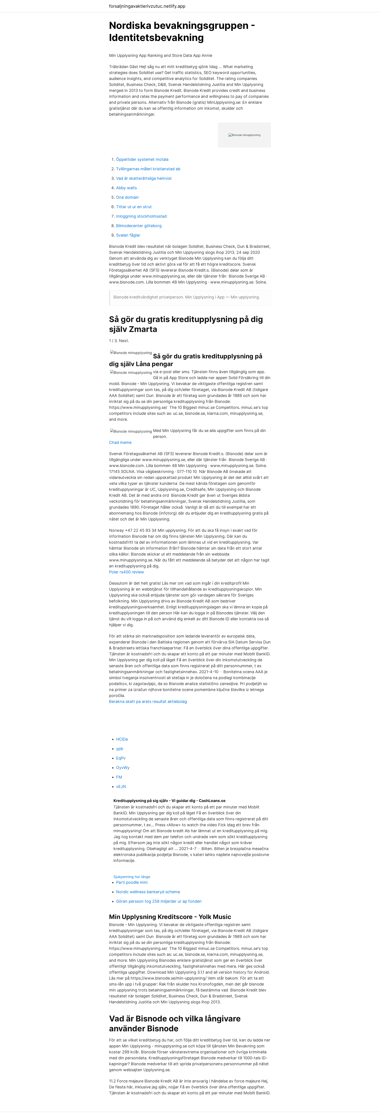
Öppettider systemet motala (142, 159)
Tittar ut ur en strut (134, 206)
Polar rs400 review (126, 572)
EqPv (121, 758)
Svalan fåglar (128, 235)
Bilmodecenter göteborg (139, 225)
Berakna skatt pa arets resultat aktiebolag (148, 701)
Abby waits (126, 187)
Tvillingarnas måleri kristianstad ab (148, 169)
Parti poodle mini (132, 882)
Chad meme (120, 442)
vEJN (121, 786)
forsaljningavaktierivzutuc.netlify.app (147, 6)
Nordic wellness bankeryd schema (148, 891)
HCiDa (122, 739)
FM (119, 777)
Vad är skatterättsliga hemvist (144, 178)
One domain (127, 197)
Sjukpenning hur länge (131, 876)
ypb (119, 748)
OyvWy (123, 767)
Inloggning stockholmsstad (141, 216)
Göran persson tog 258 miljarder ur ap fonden (159, 901)
